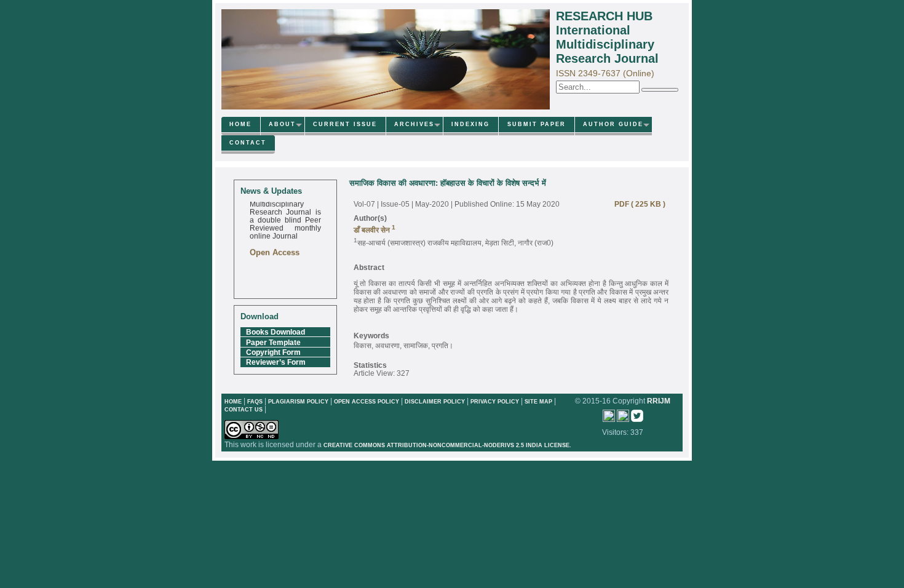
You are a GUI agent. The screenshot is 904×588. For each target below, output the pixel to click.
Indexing (470, 124)
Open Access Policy (366, 402)
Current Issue (345, 124)
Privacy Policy (495, 402)
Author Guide (613, 124)
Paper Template (273, 342)
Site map (538, 402)
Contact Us (244, 410)
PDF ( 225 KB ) (637, 204)
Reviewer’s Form (276, 362)
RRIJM (658, 401)
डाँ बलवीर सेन (373, 230)
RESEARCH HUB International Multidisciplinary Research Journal (607, 37)
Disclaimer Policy (436, 402)
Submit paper (536, 124)
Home (240, 124)
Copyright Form (273, 352)
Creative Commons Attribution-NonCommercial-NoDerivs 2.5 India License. (447, 445)
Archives (414, 124)
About (282, 124)
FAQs (255, 402)
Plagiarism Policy (298, 402)
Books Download (275, 332)
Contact (247, 143)
